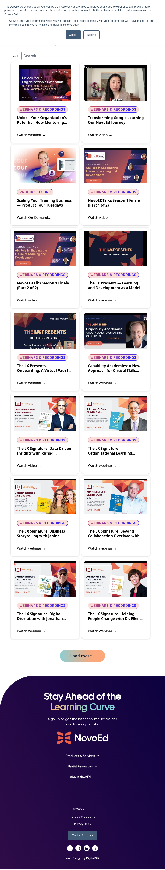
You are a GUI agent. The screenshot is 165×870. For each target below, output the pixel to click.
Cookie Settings (82, 835)
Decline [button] (91, 34)
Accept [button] (73, 34)
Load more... (82, 656)
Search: (16, 56)
